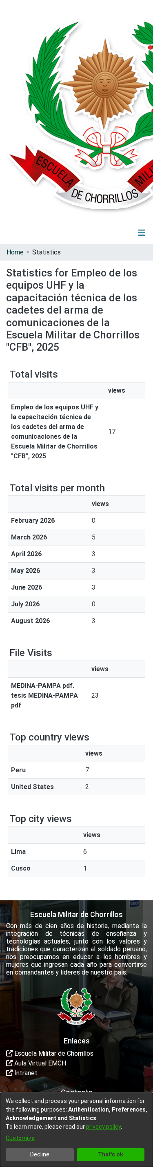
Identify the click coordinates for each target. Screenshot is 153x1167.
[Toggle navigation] (141, 233)
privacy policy (103, 1126)
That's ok (110, 1154)
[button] (91, 233)
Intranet (25, 1073)
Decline (39, 1154)
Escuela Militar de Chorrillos (53, 1053)
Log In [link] (117, 232)
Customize (20, 1138)
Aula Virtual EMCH (39, 1063)
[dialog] (76, 1130)
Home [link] (15, 252)
